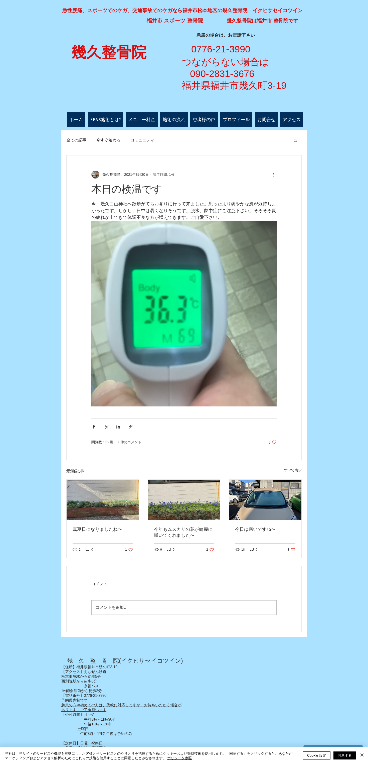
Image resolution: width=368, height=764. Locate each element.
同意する (345, 755)
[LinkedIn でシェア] (118, 426)
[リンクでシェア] (130, 426)
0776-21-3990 (95, 695)
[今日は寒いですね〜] (265, 500)
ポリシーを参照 (179, 757)
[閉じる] (362, 755)
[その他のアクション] (274, 175)
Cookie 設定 (316, 755)
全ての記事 (76, 140)
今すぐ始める (108, 140)
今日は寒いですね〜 (255, 529)
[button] (295, 140)
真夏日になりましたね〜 (97, 529)
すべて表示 (293, 470)
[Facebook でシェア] (93, 426)
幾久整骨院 (109, 52)
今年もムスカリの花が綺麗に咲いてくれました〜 (183, 532)
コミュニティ (142, 140)
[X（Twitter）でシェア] (106, 426)
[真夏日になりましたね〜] (103, 500)
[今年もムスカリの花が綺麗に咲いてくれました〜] (184, 500)
